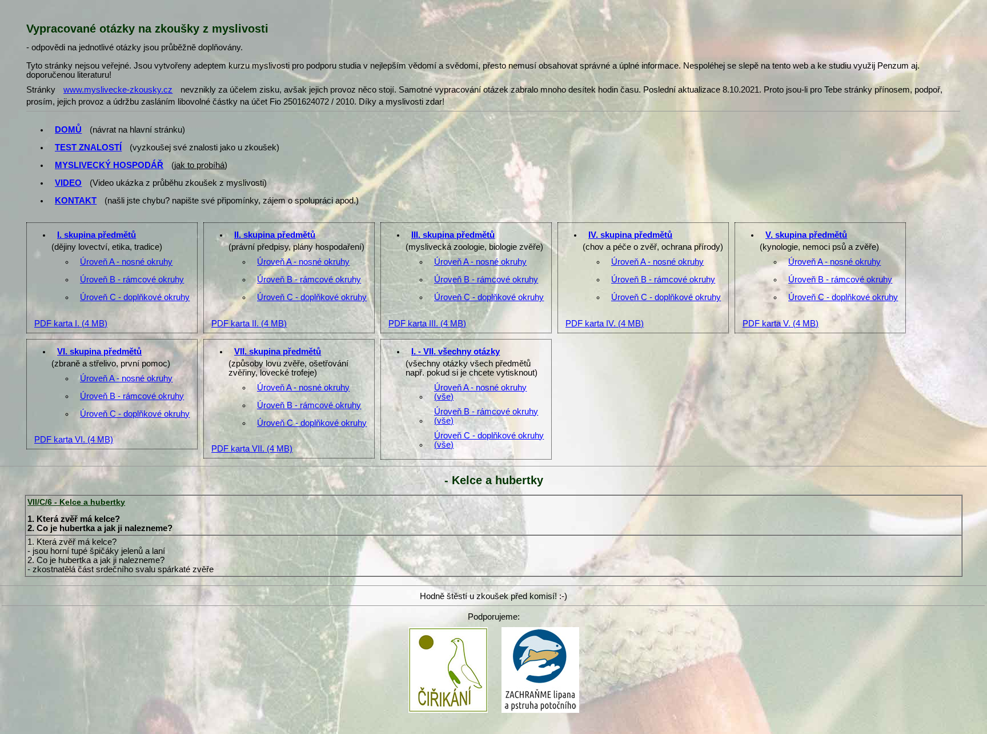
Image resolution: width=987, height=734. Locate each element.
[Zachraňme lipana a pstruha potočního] (540, 630)
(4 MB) (70, 323)
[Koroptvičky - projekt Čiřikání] (448, 630)
